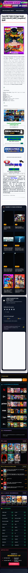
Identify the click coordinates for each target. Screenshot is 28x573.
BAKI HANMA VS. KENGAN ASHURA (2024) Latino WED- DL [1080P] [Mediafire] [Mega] (17, 463)
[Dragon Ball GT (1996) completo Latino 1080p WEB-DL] (8, 404)
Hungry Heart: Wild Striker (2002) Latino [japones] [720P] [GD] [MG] (10, 452)
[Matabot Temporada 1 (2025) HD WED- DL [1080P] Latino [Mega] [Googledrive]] (15, 418)
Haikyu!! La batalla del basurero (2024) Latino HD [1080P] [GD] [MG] (17, 452)
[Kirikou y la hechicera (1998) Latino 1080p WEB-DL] (21, 404)
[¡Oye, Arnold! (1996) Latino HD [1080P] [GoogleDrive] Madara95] (12, 425)
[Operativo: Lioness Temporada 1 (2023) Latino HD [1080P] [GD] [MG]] (18, 425)
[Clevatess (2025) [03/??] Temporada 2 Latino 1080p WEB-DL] (15, 390)
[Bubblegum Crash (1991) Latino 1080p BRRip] (21, 390)
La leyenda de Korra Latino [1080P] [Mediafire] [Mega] (10, 463)
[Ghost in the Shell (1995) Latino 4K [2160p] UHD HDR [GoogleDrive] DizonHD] (18, 411)
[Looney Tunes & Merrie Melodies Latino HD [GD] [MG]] (21, 411)
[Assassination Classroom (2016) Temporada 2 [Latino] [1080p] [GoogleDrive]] (8, 411)
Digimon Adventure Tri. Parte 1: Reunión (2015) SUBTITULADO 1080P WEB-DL (8, 270)
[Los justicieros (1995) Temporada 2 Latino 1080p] (15, 404)
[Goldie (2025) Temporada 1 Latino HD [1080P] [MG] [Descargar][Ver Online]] (21, 418)
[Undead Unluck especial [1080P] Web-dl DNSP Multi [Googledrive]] (15, 397)
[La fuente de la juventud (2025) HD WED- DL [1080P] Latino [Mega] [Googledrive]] (12, 418)
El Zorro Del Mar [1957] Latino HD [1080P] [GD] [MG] (24, 504)
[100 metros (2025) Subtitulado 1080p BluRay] (8, 390)
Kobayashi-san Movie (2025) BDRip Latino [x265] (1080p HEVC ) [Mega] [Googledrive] (15, 470)
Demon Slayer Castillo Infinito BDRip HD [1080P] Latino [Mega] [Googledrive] (8, 291)
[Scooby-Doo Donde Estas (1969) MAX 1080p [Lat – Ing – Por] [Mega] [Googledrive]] (25, 411)
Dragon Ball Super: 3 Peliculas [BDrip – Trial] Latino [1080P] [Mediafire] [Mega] (4, 452)
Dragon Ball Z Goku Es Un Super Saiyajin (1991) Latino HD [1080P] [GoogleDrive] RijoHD (14, 18)
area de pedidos (20, 10)
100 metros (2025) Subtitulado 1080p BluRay (7, 227)
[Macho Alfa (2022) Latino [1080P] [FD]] (25, 425)
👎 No (19, 318)
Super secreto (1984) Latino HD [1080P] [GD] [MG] (14, 504)
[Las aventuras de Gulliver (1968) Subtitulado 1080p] (25, 390)
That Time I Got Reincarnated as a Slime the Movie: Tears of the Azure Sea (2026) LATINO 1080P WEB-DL (19, 249)
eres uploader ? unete (8, 10)
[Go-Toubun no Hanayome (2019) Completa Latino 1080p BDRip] (12, 390)
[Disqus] (14, 350)
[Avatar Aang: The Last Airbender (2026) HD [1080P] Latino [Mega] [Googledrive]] (8, 425)
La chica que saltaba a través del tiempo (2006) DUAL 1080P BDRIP (19, 269)
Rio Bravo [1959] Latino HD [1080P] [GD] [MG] (19, 504)
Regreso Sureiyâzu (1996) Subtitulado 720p (19, 227)
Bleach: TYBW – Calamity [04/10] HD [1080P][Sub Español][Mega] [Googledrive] (14, 483)
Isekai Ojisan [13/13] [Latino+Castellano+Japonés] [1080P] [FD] (19, 290)
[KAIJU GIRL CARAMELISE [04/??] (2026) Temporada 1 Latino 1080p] (18, 390)
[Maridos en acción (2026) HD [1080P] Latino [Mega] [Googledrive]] (12, 411)
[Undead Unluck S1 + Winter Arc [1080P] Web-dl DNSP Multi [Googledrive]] (18, 397)
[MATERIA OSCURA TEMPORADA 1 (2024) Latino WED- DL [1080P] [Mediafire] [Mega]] (8, 418)
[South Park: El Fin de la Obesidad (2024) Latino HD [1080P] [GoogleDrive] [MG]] (21, 425)
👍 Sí (8, 318)
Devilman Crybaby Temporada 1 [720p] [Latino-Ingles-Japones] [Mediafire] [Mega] (4, 463)
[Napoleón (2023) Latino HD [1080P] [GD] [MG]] (25, 418)
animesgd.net (14, 4)
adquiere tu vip (9, 478)
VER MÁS (24, 466)
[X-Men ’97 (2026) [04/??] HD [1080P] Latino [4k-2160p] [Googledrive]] (12, 397)
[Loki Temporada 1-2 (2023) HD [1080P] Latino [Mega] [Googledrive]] (25, 397)
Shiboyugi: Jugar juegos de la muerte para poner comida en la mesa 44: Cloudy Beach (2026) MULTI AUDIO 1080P (8, 249)
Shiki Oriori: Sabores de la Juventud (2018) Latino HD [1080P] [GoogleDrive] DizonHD (15, 487)
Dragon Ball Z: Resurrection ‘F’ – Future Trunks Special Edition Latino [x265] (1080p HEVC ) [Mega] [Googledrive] (15, 474)
